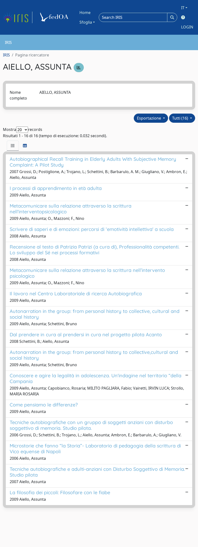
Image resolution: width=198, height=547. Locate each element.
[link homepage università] (55, 17)
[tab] (13, 146)
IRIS (6, 55)
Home (85, 12)
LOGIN (187, 27)
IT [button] (182, 7)
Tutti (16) (180, 118)
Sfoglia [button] (85, 22)
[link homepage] (17, 17)
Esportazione (149, 118)
